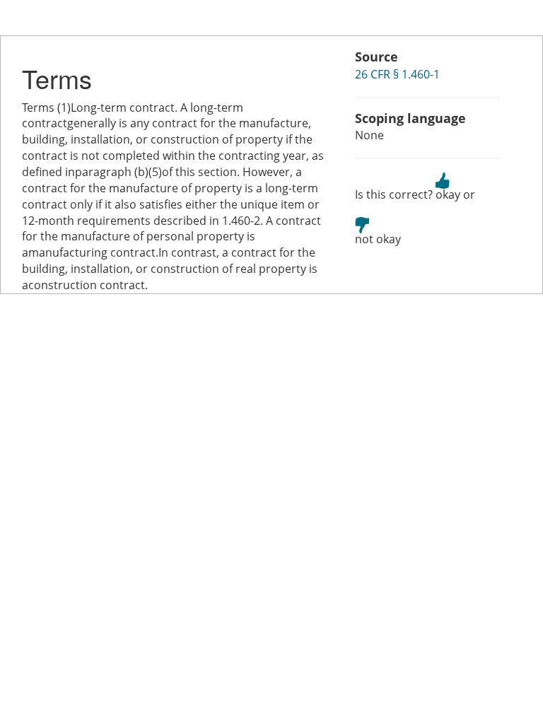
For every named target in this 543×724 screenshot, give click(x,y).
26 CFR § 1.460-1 (397, 74)
